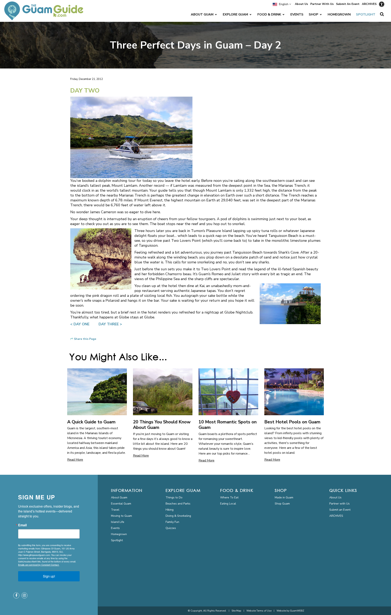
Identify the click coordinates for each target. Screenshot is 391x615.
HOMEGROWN (339, 14)
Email (22, 525)
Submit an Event (339, 510)
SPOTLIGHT (365, 14)
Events (115, 528)
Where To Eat (229, 497)
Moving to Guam (121, 516)
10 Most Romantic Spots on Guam (228, 425)
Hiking (170, 510)
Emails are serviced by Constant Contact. (38, 564)
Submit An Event (347, 4)
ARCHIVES (369, 4)
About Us (301, 4)
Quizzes (171, 528)
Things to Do (174, 497)
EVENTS (296, 14)
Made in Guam (284, 497)
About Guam (119, 497)
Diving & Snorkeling (178, 516)
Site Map (236, 611)
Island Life (117, 522)
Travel (115, 510)
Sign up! (49, 576)
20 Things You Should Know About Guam (162, 425)
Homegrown (119, 534)
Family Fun (172, 522)
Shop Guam (282, 504)
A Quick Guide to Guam (91, 422)
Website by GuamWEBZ (290, 611)
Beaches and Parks (178, 504)
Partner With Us (322, 4)
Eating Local (228, 504)
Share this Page (85, 339)
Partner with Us (339, 504)
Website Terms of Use (258, 611)
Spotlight (117, 540)
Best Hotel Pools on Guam (292, 422)
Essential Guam (121, 504)
